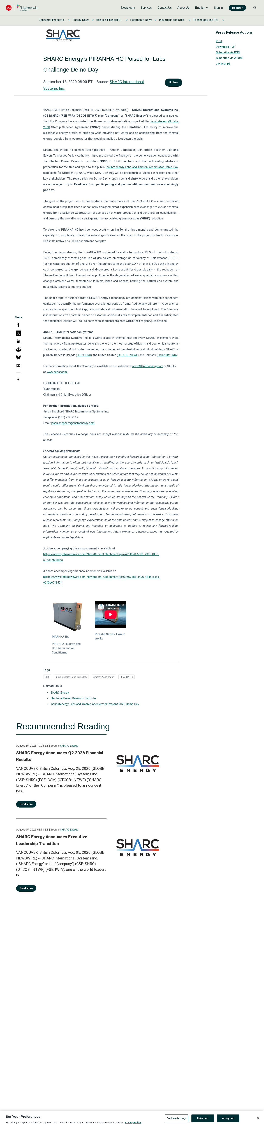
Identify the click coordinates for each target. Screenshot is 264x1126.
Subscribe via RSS (228, 52)
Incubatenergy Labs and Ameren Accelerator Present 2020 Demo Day (94, 704)
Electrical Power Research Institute (73, 698)
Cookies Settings (176, 1118)
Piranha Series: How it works (110, 636)
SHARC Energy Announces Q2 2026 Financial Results (59, 756)
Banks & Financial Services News (109, 20)
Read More (26, 804)
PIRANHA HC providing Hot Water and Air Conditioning (66, 648)
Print (219, 41)
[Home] (22, 7)
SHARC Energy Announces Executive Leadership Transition (51, 840)
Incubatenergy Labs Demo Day (71, 677)
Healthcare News (141, 20)
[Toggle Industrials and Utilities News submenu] (189, 20)
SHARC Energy (59, 692)
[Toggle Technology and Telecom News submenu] (223, 20)
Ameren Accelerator (103, 677)
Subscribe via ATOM (229, 58)
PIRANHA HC (60, 636)
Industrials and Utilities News (172, 20)
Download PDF (225, 47)
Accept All (228, 1118)
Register (237, 7)
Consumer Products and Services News (52, 20)
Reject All (202, 1118)
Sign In (218, 7)
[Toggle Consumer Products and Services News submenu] (69, 20)
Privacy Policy (133, 1122)
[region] (132, 1118)
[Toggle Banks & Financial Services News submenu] (126, 20)
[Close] (258, 1118)
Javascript (223, 63)
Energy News (81, 20)
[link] (128, 7)
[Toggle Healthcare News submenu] (155, 20)
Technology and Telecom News (206, 20)
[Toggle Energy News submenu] (92, 20)
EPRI (47, 677)
